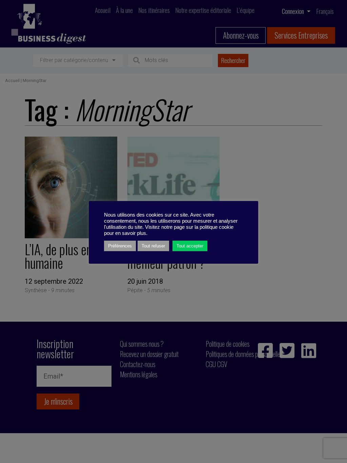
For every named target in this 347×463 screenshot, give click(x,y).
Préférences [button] (120, 245)
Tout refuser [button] (153, 245)
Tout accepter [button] (190, 245)
